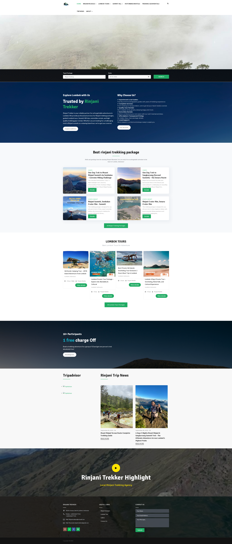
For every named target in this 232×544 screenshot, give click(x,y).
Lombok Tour (104, 514)
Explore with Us (70, 129)
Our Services (124, 127)
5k (115, 430)
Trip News (80, 11)
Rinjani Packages (105, 511)
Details (92, 190)
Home (79, 4)
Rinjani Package (89, 4)
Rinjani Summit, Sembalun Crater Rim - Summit (99, 202)
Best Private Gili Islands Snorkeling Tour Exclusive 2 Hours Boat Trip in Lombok (127, 270)
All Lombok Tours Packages (116, 305)
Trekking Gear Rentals (150, 4)
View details (81, 285)
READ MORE (105, 438)
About (88, 11)
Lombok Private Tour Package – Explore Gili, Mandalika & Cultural (102, 281)
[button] (17, 42)
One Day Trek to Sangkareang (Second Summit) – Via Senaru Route (154, 175)
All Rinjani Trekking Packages (116, 225)
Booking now (69, 354)
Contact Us (104, 521)
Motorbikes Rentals (132, 4)
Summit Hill (117, 4)
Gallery (103, 517)
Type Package (67, 73)
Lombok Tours (103, 4)
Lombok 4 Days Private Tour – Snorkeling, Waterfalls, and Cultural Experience (155, 281)
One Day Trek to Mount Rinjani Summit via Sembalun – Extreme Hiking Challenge (100, 175)
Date (110, 73)
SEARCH (161, 76)
